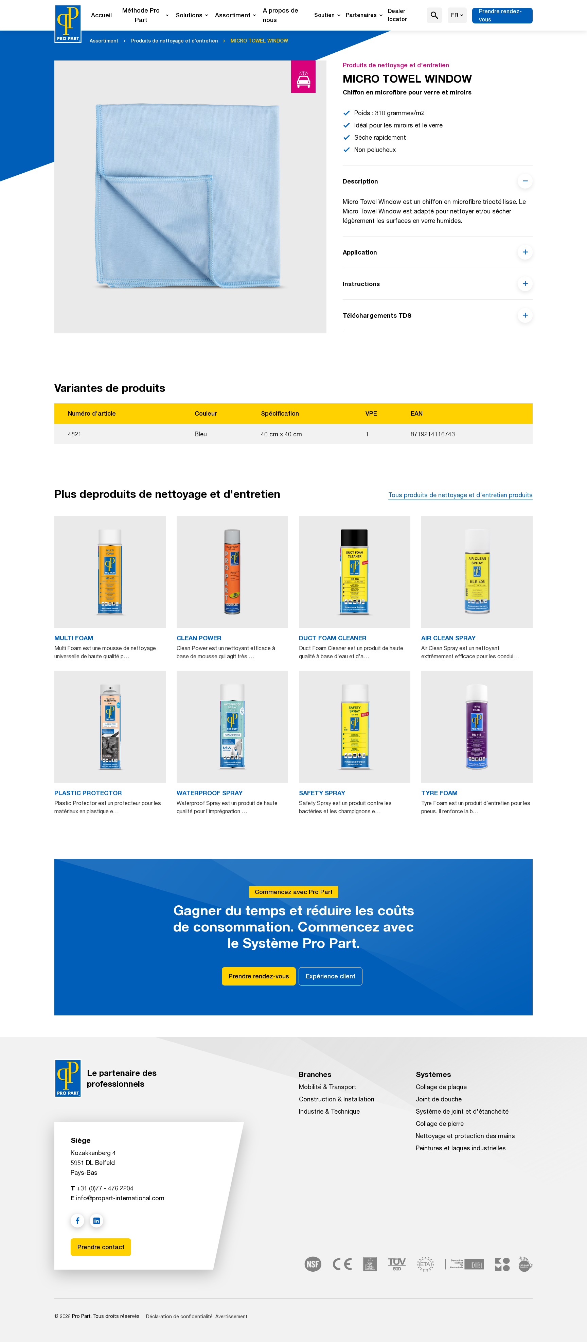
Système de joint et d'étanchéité (462, 1111)
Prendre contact (100, 1247)
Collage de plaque (441, 1087)
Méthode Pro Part (141, 15)
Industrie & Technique (329, 1111)
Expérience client (330, 976)
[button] (435, 15)
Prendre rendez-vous (500, 15)
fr (454, 15)
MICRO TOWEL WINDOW (259, 40)
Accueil (101, 15)
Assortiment (232, 15)
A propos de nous (280, 15)
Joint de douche (439, 1099)
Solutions (189, 15)
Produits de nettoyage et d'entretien (174, 40)
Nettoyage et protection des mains (465, 1135)
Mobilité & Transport (327, 1087)
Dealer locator (397, 15)
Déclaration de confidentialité (179, 1316)
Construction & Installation (336, 1099)
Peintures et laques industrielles (461, 1148)
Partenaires (361, 15)
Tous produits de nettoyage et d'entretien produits (460, 495)
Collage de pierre (440, 1123)
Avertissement (231, 1316)
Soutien (324, 15)
